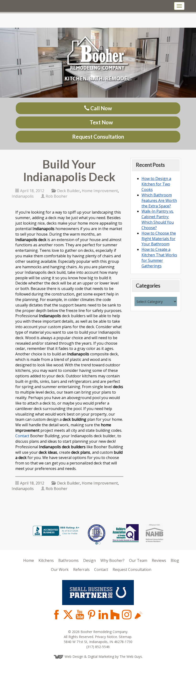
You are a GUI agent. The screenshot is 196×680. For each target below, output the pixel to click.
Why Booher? (112, 560)
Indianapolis (23, 196)
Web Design (74, 656)
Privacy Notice (106, 636)
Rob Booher (56, 196)
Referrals (81, 569)
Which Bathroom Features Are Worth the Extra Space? (159, 200)
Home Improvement (100, 190)
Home (28, 560)
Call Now (100, 108)
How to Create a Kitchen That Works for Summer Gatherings (159, 258)
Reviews (159, 560)
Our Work (60, 569)
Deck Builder (68, 190)
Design (89, 560)
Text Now (101, 122)
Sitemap (125, 636)
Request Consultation (98, 136)
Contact (22, 435)
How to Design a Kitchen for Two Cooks (156, 184)
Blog (175, 560)
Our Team (138, 560)
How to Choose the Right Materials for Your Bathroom (159, 239)
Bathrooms (68, 560)
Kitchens (46, 560)
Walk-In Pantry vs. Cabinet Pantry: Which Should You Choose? (158, 219)
